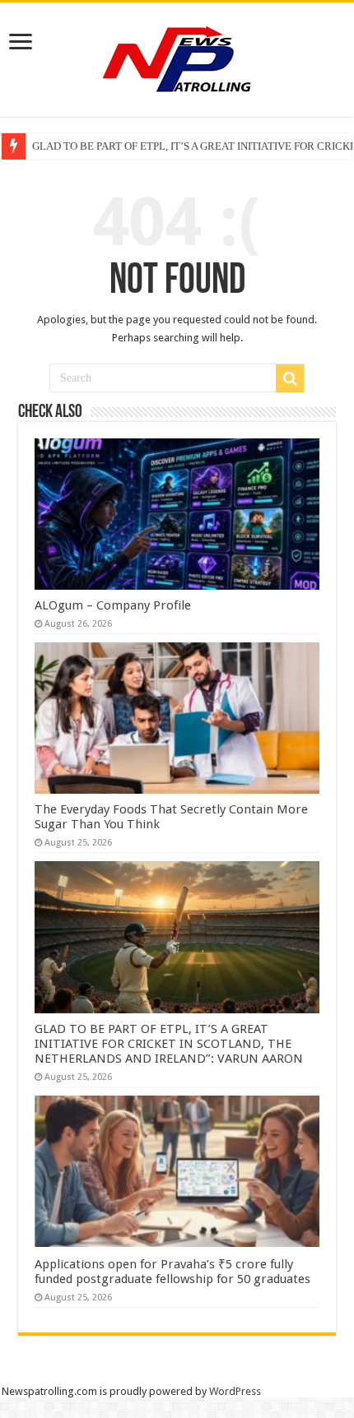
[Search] (290, 378)
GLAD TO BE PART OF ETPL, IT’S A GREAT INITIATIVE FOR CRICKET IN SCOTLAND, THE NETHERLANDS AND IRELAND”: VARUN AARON (169, 1044)
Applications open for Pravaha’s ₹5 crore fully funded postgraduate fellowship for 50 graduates (172, 1271)
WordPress (235, 1391)
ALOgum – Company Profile (113, 605)
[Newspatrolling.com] (177, 56)
